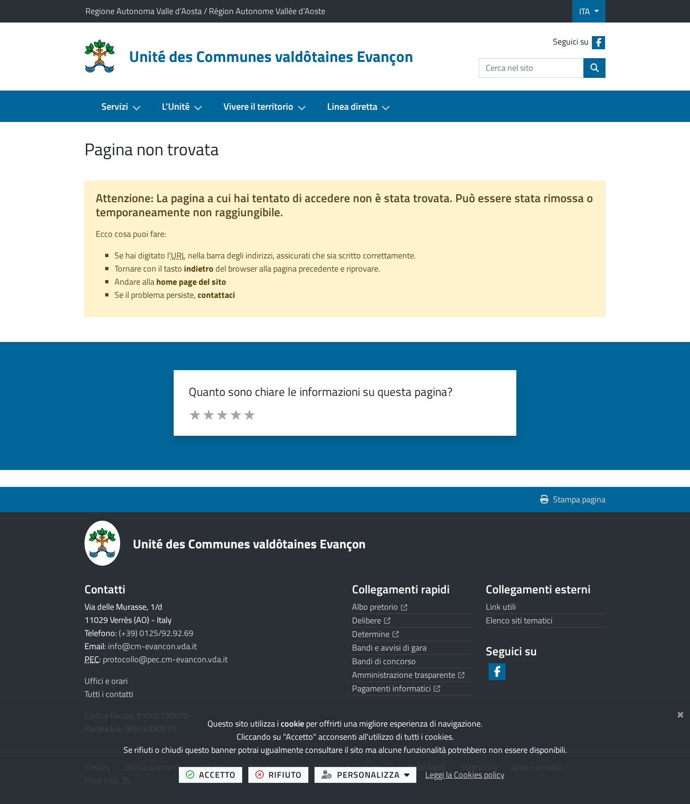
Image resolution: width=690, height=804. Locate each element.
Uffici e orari (106, 681)
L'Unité (176, 106)
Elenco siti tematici (519, 620)
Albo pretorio (379, 606)
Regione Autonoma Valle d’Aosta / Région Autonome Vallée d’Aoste (205, 11)
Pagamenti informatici (396, 688)
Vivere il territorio (258, 106)
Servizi (114, 106)
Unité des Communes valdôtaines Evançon (249, 543)
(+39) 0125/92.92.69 (156, 633)
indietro (199, 268)
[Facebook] (496, 672)
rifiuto (288, 774)
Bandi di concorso (384, 661)
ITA (585, 11)
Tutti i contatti (108, 694)
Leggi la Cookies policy (465, 774)
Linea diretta (352, 106)
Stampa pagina (579, 499)
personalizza (376, 774)
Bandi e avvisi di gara (389, 647)
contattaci (216, 294)
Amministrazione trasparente (408, 674)
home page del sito (191, 281)
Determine (375, 634)
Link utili (501, 606)
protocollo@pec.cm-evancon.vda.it (165, 659)
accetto (220, 774)
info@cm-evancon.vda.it (152, 646)
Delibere (371, 620)
